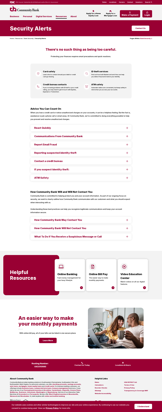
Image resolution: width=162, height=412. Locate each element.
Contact (130, 2)
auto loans (14, 386)
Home (12, 38)
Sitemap (98, 390)
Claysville (65, 390)
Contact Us (140, 28)
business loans (27, 388)
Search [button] (147, 2)
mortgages (23, 386)
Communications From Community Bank (58, 136)
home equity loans (35, 386)
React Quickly (42, 127)
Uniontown (31, 392)
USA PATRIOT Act (130, 382)
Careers (122, 2)
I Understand (143, 406)
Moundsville (73, 394)
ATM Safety (41, 177)
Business (14, 16)
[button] (146, 38)
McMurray (14, 392)
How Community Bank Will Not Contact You (60, 228)
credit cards (49, 386)
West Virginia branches (58, 394)
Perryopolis (34, 394)
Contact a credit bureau (48, 161)
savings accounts (74, 384)
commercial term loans (42, 388)
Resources (61, 16)
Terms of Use (129, 385)
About (74, 16)
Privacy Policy (52, 408)
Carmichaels (56, 390)
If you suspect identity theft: (51, 169)
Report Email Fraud (45, 144)
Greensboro (23, 394)
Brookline (47, 390)
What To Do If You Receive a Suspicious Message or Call (68, 236)
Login (147, 15)
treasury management (60, 388)
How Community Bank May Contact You (58, 219)
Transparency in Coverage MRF (136, 390)
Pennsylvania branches (33, 390)
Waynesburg (52, 392)
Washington (40, 392)
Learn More (48, 340)
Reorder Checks (101, 388)
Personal (27, 16)
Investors (139, 2)
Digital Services (44, 16)
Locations (112, 2)
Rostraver (22, 392)
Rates (104, 2)
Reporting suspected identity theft (55, 152)
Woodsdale (24, 396)
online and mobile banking (55, 396)
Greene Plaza (75, 390)
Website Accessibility (103, 393)
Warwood (13, 396)
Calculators (99, 385)
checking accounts (59, 384)
